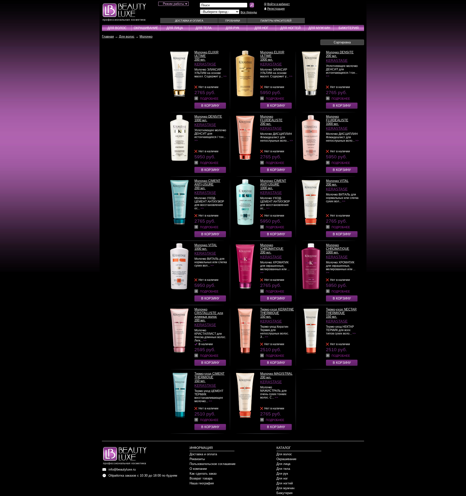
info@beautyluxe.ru (122, 469)
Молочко (146, 36)
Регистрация (276, 8)
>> (225, 76)
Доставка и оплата (189, 20)
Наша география (202, 483)
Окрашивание (146, 28)
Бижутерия (348, 28)
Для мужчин (319, 28)
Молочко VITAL (337, 181)
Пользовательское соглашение (212, 464)
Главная (108, 36)
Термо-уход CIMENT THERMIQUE (209, 375)
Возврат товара (201, 478)
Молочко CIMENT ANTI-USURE (207, 182)
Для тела (204, 28)
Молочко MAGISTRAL (276, 373)
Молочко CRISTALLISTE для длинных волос (208, 313)
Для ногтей (290, 28)
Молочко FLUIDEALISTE (271, 118)
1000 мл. (266, 59)
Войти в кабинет (278, 4)
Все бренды (249, 12)
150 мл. (265, 316)
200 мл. (200, 59)
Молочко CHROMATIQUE (271, 247)
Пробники (232, 20)
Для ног (261, 28)
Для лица (174, 28)
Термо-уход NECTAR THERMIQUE (341, 311)
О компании (198, 469)
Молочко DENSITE (340, 52)
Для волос (117, 28)
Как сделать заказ (203, 473)
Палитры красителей (275, 20)
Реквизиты (197, 459)
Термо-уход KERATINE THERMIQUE (277, 311)
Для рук (232, 28)
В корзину (210, 105)
